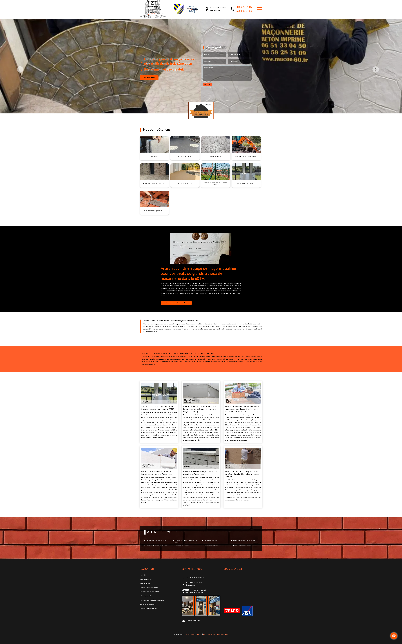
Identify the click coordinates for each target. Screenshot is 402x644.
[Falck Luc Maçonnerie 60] (153, 9)
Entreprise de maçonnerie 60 (148, 608)
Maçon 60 (143, 575)
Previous (20, 69)
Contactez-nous (222, 634)
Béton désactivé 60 (145, 579)
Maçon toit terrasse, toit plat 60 (149, 592)
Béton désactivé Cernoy (211, 546)
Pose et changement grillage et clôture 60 (152, 600)
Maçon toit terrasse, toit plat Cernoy (244, 540)
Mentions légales (209, 634)
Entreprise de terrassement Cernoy (157, 546)
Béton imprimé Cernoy (182, 546)
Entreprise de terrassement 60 (149, 587)
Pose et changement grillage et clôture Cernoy (186, 541)
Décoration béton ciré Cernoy (242, 546)
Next (375, 69)
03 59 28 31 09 (244, 7)
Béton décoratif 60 (145, 596)
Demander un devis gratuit (176, 303)
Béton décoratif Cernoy (211, 540)
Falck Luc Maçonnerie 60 (192, 634)
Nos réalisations (149, 78)
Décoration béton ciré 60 (147, 604)
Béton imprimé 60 (145, 583)
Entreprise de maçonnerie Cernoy (156, 540)
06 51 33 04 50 (244, 11)
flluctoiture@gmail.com (193, 621)
